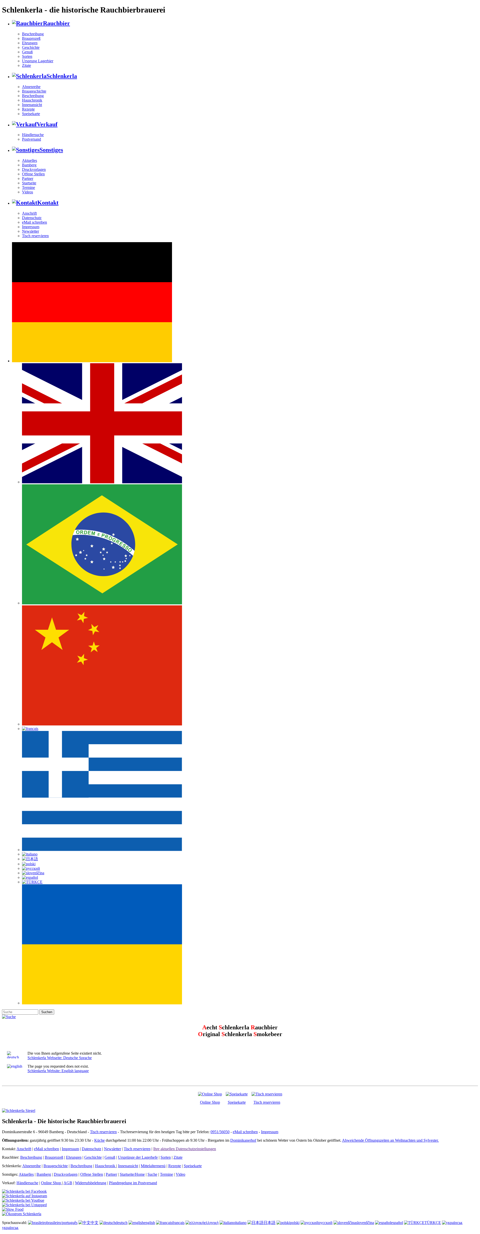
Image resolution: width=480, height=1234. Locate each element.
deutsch (122, 1222)
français (178, 1222)
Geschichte (31, 47)
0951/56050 (220, 1132)
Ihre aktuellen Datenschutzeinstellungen (184, 1149)
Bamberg (29, 165)
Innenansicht (32, 105)
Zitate (26, 65)
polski (295, 1222)
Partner (27, 178)
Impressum (30, 227)
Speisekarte (31, 114)
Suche (152, 1174)
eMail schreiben (34, 222)
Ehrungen (30, 43)
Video (180, 1174)
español (397, 1222)
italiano (240, 1222)
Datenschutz (32, 218)
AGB (68, 1183)
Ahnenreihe (31, 87)
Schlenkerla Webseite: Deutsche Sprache (60, 1058)
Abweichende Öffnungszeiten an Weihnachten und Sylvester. (390, 1140)
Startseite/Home (132, 1174)
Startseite (29, 183)
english (149, 1222)
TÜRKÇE (432, 1222)
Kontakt (47, 202)
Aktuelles (29, 160)
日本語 (270, 1222)
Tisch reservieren (35, 236)
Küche (99, 1140)
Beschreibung (33, 34)
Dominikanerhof (243, 1140)
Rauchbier (56, 23)
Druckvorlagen (34, 169)
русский (325, 1222)
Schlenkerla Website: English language (58, 1071)
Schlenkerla (61, 76)
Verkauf (47, 124)
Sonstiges (51, 150)
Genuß (27, 52)
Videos (27, 192)
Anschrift (29, 213)
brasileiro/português (62, 1222)
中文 (94, 1222)
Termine (28, 187)
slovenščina (365, 1222)
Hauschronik (32, 100)
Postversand (31, 139)
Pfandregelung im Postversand (133, 1183)
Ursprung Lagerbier (37, 61)
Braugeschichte (34, 91)
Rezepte (28, 109)
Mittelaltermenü (153, 1166)
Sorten (27, 56)
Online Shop (210, 1102)
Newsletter (30, 231)
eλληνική (211, 1222)
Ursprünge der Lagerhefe (138, 1157)
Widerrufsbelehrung (90, 1183)
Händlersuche (33, 135)
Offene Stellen (33, 174)
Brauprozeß (31, 38)
